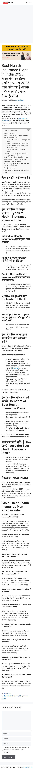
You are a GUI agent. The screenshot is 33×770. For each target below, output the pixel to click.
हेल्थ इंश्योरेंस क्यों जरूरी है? (10, 133)
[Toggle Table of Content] (28, 130)
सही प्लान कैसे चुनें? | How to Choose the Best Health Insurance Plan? (16, 165)
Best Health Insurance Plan (13, 696)
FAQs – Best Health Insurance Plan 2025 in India (16, 171)
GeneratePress (27, 767)
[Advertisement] (16, 23)
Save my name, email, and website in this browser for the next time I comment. (16, 750)
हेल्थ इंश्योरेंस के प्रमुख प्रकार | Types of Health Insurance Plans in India (16, 137)
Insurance (7, 693)
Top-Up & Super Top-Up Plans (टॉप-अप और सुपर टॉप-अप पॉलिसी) (17, 154)
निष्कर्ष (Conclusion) (9, 168)
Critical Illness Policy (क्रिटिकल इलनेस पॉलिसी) (16, 150)
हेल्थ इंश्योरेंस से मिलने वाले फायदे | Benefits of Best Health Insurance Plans (15, 160)
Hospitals (15, 368)
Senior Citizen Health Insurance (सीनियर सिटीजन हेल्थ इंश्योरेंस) (17, 146)
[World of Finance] (7, 2)
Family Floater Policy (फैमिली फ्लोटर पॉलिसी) (18, 143)
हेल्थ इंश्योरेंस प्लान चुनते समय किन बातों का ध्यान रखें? (16, 157)
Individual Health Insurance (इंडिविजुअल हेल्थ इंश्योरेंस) (18, 140)
